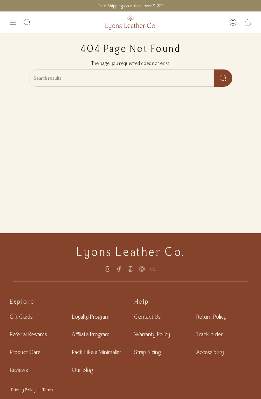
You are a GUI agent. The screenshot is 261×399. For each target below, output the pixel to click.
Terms (47, 390)
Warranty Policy (152, 334)
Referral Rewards (28, 334)
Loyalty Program (90, 316)
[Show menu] (12, 22)
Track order (209, 334)
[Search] (223, 78)
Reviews (19, 370)
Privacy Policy (23, 390)
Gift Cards (21, 316)
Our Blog (82, 370)
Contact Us (147, 316)
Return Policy (211, 316)
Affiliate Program (90, 334)
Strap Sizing (147, 352)
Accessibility (210, 352)
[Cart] (247, 22)
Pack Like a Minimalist (96, 352)
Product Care (25, 352)
